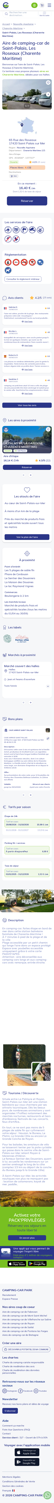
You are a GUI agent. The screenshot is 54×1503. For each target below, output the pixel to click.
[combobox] (27, 14)
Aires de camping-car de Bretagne (20, 1335)
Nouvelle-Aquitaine (23, 24)
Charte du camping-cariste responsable (23, 1362)
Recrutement (9, 1295)
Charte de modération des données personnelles (20, 1371)
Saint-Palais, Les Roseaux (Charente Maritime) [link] (23, 34)
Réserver (27, 201)
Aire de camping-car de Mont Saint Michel (24, 1315)
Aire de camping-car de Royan (18, 1323)
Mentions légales (11, 1476)
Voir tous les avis (27, 405)
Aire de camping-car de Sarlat (18, 1327)
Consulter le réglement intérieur (22, 279)
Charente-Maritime (12, 28)
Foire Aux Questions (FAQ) (16, 1429)
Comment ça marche (13, 1425)
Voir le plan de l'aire (27, 537)
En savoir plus (27, 1237)
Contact (6, 1433)
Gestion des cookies (12, 1486)
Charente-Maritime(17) (34, 150)
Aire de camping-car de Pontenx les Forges (25, 1331)
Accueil (6, 24)
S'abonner (10, 1410)
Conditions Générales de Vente (18, 1481)
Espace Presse (10, 1298)
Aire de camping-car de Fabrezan (19, 1311)
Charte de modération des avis (18, 1366)
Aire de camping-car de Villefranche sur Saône (26, 1319)
